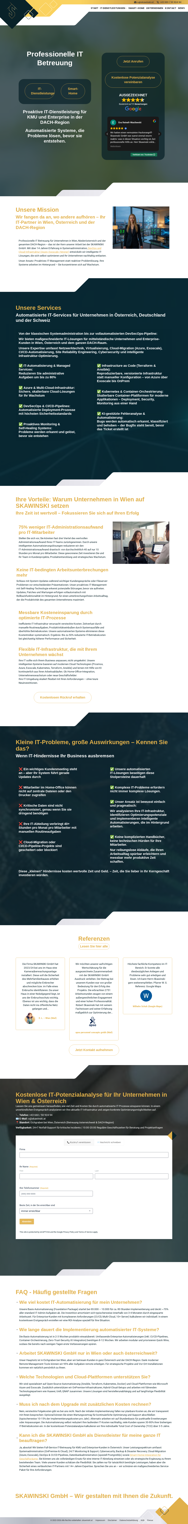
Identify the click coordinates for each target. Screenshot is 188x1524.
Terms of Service (86, 1232)
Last (97, 1171)
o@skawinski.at (145, 2)
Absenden (26, 1221)
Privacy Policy (69, 1232)
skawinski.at (87, 1520)
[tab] (79, 1142)
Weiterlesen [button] (115, 146)
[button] (159, 134)
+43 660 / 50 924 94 (170, 2)
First (21, 1171)
